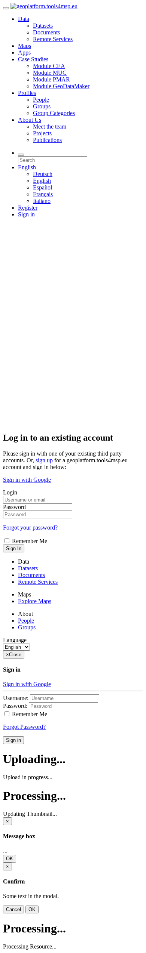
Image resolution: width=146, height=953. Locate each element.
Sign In (13, 548)
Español (42, 187)
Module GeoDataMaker (61, 86)
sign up (44, 460)
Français (43, 194)
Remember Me (28, 541)
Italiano (42, 201)
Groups (42, 106)
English (42, 181)
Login (10, 492)
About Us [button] (29, 120)
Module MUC (50, 73)
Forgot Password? (24, 727)
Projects (42, 133)
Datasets (43, 25)
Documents (46, 32)
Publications (47, 140)
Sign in (13, 740)
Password (14, 507)
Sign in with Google (27, 479)
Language (15, 640)
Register (27, 207)
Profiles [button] (27, 93)
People (41, 99)
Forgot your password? (30, 527)
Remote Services (53, 39)
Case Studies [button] (33, 59)
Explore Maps (34, 601)
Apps (24, 52)
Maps (24, 46)
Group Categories (54, 113)
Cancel (13, 909)
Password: (15, 706)
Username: (15, 698)
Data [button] (23, 19)
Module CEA (49, 66)
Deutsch (42, 174)
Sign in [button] (26, 214)
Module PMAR (51, 79)
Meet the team (49, 126)
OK (9, 858)
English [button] (27, 167)
